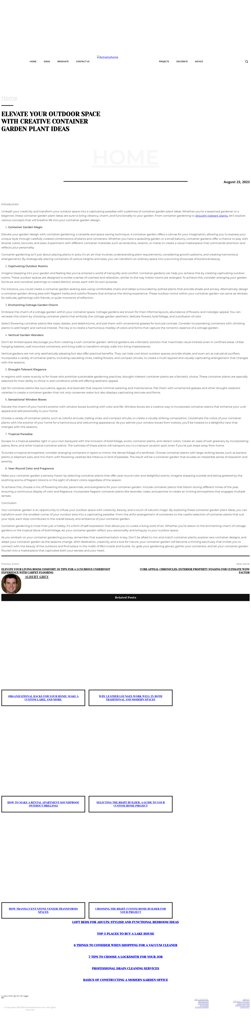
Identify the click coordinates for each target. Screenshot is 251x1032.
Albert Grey (37, 577)
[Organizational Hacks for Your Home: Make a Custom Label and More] (43, 647)
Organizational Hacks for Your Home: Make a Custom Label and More (43, 698)
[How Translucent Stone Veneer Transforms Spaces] (43, 860)
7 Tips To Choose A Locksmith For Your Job (126, 956)
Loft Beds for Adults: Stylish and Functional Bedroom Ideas (125, 922)
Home (9, 97)
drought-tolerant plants (211, 215)
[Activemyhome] (121, 61)
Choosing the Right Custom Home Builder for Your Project (130, 910)
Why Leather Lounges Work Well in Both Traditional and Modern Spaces (130, 698)
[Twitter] (19, 181)
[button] (246, 61)
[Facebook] (7, 181)
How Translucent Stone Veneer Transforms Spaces (43, 910)
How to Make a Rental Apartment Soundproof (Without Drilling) (43, 804)
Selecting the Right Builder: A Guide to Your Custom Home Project (130, 804)
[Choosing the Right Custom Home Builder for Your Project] (130, 860)
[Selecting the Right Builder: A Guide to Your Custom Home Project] (130, 754)
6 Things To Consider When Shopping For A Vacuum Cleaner (125, 945)
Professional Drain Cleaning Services (125, 968)
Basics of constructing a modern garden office (125, 980)
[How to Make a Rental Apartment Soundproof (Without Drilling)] (43, 754)
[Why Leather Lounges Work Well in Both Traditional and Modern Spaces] (130, 647)
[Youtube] (35, 1000)
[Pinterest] (31, 181)
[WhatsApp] (44, 181)
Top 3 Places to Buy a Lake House (125, 933)
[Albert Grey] (11, 584)
